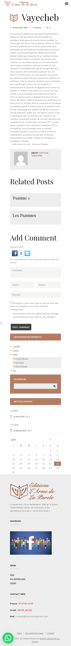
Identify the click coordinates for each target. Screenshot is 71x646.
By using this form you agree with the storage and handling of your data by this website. (35, 315)
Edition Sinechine (39, 154)
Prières (16, 350)
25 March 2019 (19, 417)
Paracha (37, 27)
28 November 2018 (20, 27)
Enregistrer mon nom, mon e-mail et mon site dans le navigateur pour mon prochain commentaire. (34, 306)
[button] (15, 252)
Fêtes (15, 354)
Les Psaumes (24, 215)
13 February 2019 (19, 431)
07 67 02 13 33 (26, 603)
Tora (14, 370)
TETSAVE (14, 424)
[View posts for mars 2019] (50, 439)
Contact (13, 583)
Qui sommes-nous (17, 579)
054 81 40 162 (25, 610)
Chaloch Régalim (21, 359)
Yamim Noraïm (21, 366)
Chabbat (16, 346)
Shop (12, 575)
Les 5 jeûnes (19, 363)
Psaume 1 (21, 198)
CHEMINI (14, 410)
